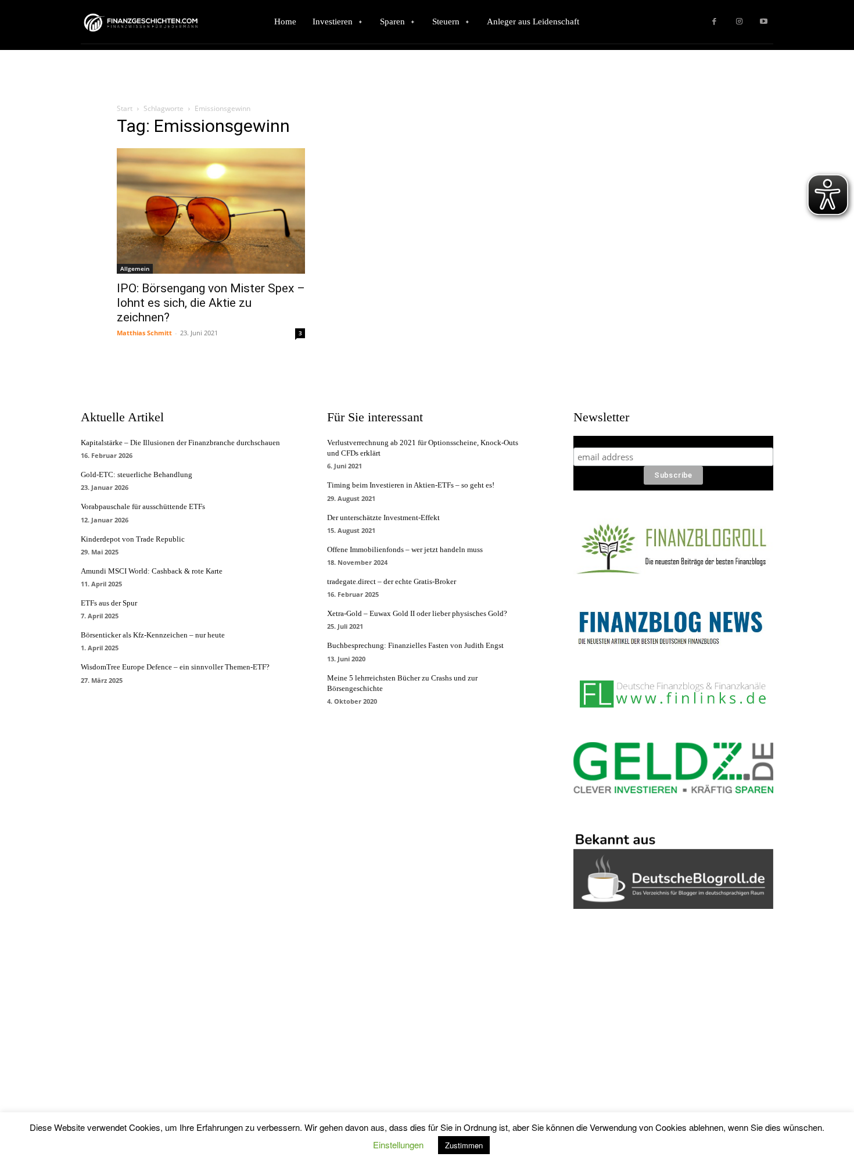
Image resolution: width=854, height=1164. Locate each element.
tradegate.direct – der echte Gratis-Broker (391, 581)
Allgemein (134, 268)
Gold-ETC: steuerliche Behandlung (136, 474)
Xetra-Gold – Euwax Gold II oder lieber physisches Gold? (417, 613)
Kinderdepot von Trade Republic (133, 539)
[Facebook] (714, 21)
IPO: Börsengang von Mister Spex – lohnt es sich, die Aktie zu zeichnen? (211, 302)
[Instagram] (739, 21)
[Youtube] (763, 21)
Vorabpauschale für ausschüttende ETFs (143, 506)
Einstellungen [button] (398, 1144)
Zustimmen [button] (464, 1145)
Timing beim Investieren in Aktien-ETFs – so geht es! (410, 485)
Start (124, 108)
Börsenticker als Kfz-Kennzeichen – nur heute (153, 635)
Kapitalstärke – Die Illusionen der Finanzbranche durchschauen (180, 442)
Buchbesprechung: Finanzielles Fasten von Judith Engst (415, 645)
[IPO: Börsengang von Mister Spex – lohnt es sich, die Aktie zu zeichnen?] (211, 211)
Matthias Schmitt (144, 332)
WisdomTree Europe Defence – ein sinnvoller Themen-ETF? (175, 666)
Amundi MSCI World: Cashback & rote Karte (152, 571)
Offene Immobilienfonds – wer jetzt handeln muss (405, 549)
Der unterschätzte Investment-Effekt (383, 517)
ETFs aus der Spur (109, 603)
